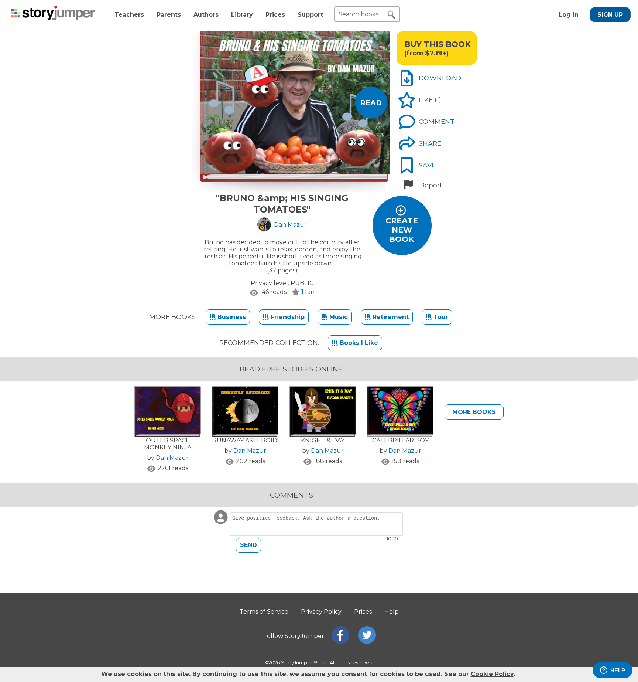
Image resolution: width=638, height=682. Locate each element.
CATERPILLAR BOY (400, 440)
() (438, 100)
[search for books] (391, 14)
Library (242, 14)
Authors (206, 14)
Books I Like (358, 342)
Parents (169, 14)
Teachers (129, 14)
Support (310, 14)
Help (391, 611)
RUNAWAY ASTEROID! (245, 440)
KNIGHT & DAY (322, 440)
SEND (248, 545)
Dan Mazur (172, 457)
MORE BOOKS (474, 411)
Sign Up (610, 14)
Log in (569, 14)
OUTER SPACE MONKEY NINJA (167, 444)
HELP (617, 670)
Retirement (390, 316)
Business (231, 316)
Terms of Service (264, 611)
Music (337, 316)
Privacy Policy (321, 611)
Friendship (287, 316)
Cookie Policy (492, 674)
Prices (275, 14)
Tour (440, 316)
